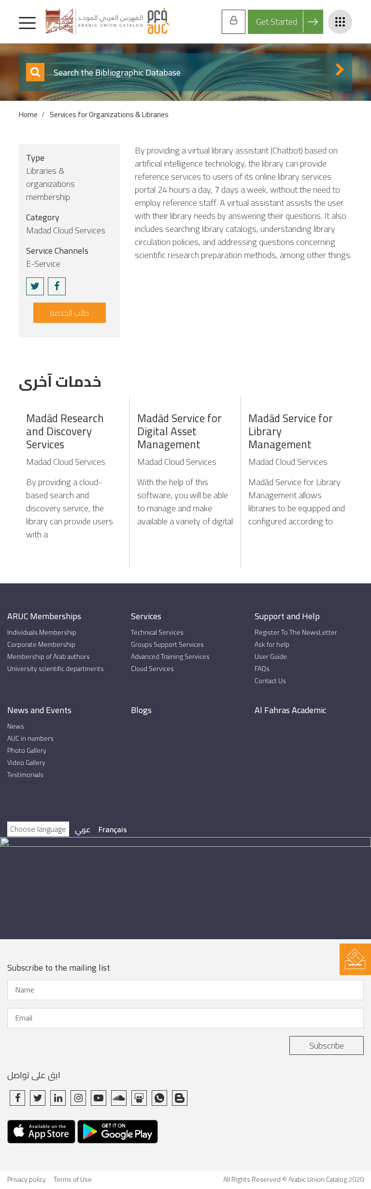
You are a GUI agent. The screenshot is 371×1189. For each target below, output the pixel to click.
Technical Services (157, 632)
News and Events (39, 710)
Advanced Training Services (170, 657)
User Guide (271, 657)
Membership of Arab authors (48, 657)
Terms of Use (73, 1179)
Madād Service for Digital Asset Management (179, 431)
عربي (82, 829)
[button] (35, 286)
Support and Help (287, 616)
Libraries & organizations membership (50, 184)
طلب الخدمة (69, 312)
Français (113, 829)
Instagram (78, 1098)
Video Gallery (26, 763)
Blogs (141, 710)
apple (41, 1135)
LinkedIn (58, 1098)
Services (146, 616)
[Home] (107, 21)
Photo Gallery (26, 751)
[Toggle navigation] (27, 21)
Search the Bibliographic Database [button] (116, 72)
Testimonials (25, 775)
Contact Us (270, 681)
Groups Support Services (167, 645)
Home (28, 114)
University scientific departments (55, 669)
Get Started (276, 22)
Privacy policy (26, 1179)
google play (117, 1135)
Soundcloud (119, 1098)
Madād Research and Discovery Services (65, 431)
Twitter (37, 1098)
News (15, 726)
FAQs (262, 669)
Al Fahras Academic (290, 710)
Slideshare (139, 1098)
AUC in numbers (30, 738)
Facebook (17, 1098)
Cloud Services (152, 669)
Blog (180, 1098)
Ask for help (272, 645)
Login (233, 22)
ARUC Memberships (44, 616)
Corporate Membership (41, 645)
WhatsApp (159, 1098)
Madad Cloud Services (65, 230)
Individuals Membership (41, 632)
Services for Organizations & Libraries (109, 114)
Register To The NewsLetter (296, 632)
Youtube (98, 1098)
